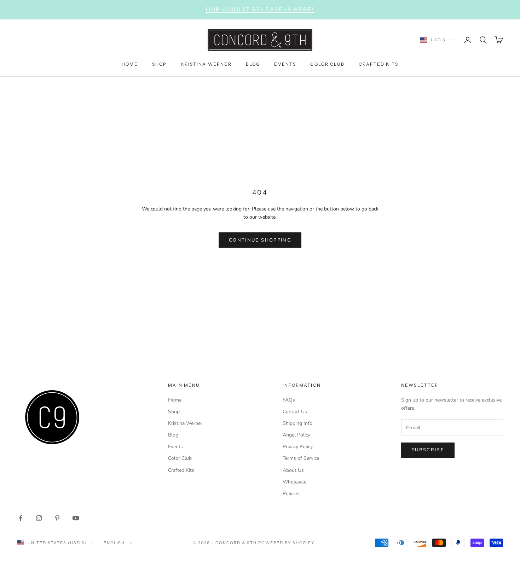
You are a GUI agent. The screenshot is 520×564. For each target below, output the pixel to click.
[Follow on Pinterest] (57, 518)
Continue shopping (260, 240)
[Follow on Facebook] (20, 518)
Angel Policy (296, 435)
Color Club (180, 458)
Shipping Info (297, 423)
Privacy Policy (298, 446)
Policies (291, 493)
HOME (130, 63)
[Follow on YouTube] (75, 518)
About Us (293, 470)
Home (174, 400)
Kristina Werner (185, 423)
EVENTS (285, 63)
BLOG (253, 63)
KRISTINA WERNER (206, 63)
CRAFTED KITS (378, 63)
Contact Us (295, 411)
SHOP (159, 63)
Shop (174, 411)
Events (175, 446)
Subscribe (427, 450)
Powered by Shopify (286, 542)
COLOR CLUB (327, 63)
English (114, 542)
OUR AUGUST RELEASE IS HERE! (260, 9)
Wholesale (294, 482)
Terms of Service (301, 458)
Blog (173, 435)
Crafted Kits (181, 470)
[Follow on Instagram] (38, 518)
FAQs (289, 400)
